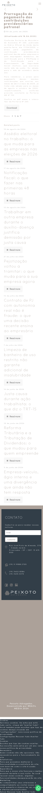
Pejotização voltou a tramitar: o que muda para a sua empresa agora (21, 271)
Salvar (3, 792)
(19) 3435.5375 (16, 574)
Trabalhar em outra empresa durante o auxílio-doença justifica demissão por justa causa (19, 227)
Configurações (8, 736)
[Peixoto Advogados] (8, 4)
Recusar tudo (23, 736)
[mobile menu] (40, 4)
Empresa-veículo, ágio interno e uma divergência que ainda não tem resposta (21, 482)
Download (12, 107)
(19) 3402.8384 (17, 572)
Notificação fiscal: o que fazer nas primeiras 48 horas (16, 182)
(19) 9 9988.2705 (18, 564)
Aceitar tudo (28, 792)
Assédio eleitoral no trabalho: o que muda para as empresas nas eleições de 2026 (21, 143)
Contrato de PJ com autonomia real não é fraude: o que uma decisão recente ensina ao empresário (19, 315)
